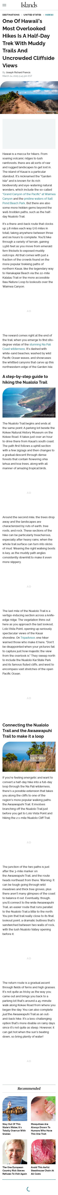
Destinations (10, 15)
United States (32, 15)
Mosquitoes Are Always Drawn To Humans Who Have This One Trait (41, 1129)
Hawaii (49, 15)
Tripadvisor (28, 637)
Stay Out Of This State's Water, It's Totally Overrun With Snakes (14, 1129)
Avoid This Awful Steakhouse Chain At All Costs (42, 1170)
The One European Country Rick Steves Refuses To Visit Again (14, 1170)
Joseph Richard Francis (18, 72)
